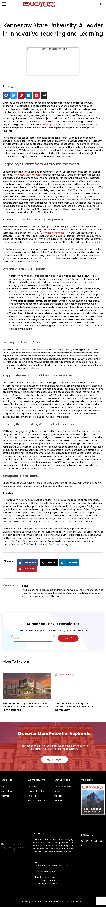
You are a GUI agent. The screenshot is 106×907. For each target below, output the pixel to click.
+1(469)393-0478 (46, 871)
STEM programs (48, 124)
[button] (101, 4)
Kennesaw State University (28, 174)
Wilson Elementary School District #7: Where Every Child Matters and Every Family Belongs (26, 707)
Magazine (59, 796)
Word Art (58, 800)
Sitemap (5, 796)
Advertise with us (62, 786)
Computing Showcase (52, 232)
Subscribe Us (7, 791)
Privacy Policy (34, 796)
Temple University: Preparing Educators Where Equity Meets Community (74, 707)
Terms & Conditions (37, 800)
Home (4, 786)
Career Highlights (36, 791)
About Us (32, 786)
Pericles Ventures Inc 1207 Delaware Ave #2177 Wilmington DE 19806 (48, 880)
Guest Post (59, 791)
